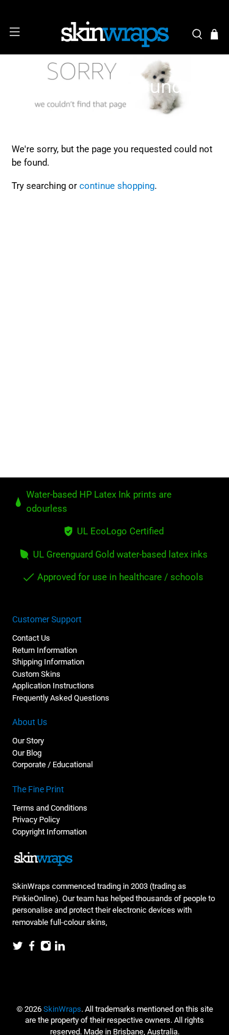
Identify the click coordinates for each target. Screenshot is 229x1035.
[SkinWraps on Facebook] (31, 948)
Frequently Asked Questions (60, 697)
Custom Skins (36, 674)
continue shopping (116, 185)
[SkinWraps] (114, 34)
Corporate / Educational (52, 764)
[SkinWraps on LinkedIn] (59, 948)
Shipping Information (48, 661)
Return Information (44, 650)
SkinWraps (62, 1009)
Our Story (28, 740)
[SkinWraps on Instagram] (45, 948)
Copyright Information (49, 831)
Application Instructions (53, 685)
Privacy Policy (36, 819)
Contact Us (31, 638)
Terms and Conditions (49, 807)
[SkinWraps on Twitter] (17, 948)
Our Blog (27, 752)
